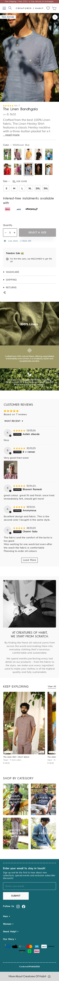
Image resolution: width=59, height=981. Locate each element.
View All (52, 687)
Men (6, 916)
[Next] (54, 57)
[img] (19, 431)
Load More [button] (29, 560)
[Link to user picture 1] (10, 470)
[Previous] (4, 57)
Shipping (11, 279)
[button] (8, 105)
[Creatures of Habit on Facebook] (23, 906)
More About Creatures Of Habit (28, 976)
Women (7, 924)
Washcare (12, 271)
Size (15, 181)
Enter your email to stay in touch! (24, 868)
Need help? (10, 932)
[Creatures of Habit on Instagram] (18, 906)
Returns (11, 287)
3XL (46, 188)
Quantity (7, 225)
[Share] (4, 293)
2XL (38, 188)
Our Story (9, 939)
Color (16, 145)
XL (29, 188)
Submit (16, 896)
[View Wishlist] (48, 8)
